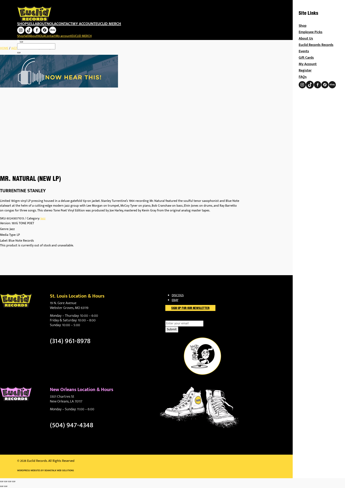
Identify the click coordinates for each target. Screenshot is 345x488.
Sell (31, 23)
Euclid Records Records (316, 45)
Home (4, 48)
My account (83, 23)
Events (304, 51)
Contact (64, 23)
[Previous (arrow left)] (1, 486)
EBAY (175, 300)
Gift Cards (306, 58)
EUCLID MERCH (108, 23)
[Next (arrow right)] (5, 486)
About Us (306, 39)
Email (176, 318)
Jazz (14, 48)
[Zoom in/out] (1, 481)
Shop (22, 23)
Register (305, 71)
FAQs (303, 77)
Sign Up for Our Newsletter (190, 308)
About (41, 23)
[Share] (9, 481)
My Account (308, 64)
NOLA (51, 23)
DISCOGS (178, 295)
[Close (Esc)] (13, 481)
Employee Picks (310, 32)
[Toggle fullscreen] (5, 481)
